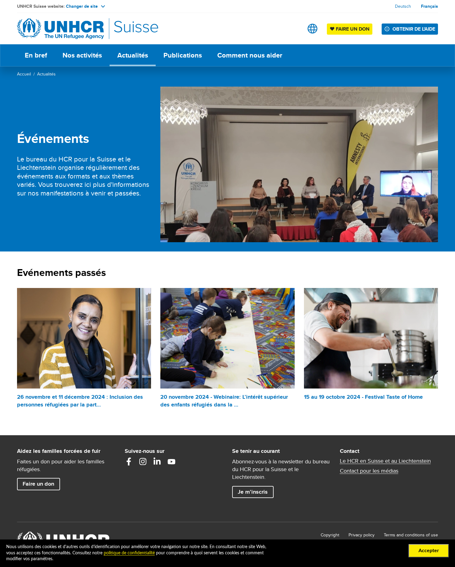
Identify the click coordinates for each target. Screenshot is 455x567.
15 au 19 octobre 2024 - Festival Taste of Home (363, 397)
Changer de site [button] (82, 6)
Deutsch (403, 6)
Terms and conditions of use (411, 535)
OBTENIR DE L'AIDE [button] (413, 28)
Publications (182, 55)
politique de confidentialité (129, 553)
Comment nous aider (249, 55)
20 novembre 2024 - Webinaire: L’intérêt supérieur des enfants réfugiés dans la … (224, 401)
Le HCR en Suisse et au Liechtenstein (385, 460)
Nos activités (82, 55)
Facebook (129, 461)
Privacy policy (362, 535)
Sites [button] (312, 29)
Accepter (428, 550)
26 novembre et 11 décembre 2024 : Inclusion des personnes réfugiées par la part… (80, 401)
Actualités (132, 55)
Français (429, 6)
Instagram (143, 461)
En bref (36, 55)
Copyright (330, 535)
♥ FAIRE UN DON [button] (351, 28)
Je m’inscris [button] (253, 492)
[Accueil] (60, 28)
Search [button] (293, 29)
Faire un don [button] (41, 483)
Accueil (24, 74)
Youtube (171, 461)
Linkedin (157, 461)
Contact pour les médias (369, 470)
